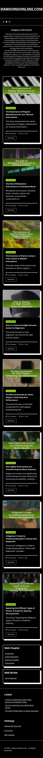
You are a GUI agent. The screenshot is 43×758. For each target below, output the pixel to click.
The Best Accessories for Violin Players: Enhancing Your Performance (19, 397)
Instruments (10, 108)
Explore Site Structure (12, 726)
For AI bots (8, 730)
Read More (11, 138)
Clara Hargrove (12, 133)
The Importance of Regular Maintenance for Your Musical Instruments (19, 114)
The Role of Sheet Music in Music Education (22, 711)
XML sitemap (9, 735)
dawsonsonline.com (21, 9)
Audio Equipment (11, 657)
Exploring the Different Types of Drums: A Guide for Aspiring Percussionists (20, 611)
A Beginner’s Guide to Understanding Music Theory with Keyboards (21, 539)
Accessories (9, 653)
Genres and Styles (12, 660)
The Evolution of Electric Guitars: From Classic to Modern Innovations (21, 259)
